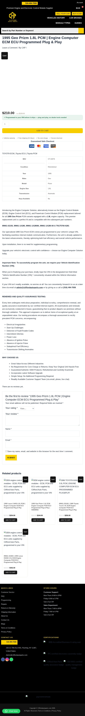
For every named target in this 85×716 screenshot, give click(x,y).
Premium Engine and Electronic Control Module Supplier (30, 8)
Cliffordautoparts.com (44, 708)
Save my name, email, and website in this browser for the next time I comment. (40, 451)
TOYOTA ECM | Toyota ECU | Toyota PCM (19, 154)
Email (8, 440)
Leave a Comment (9, 48)
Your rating (11, 408)
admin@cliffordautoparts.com (29, 287)
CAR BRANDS (75, 18)
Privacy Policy (56, 711)
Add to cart (42, 131)
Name (8, 429)
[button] (11, 711)
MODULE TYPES (63, 23)
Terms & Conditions (44, 711)
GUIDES (78, 23)
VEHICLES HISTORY (56, 18)
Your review (11, 414)
